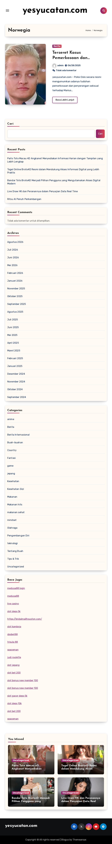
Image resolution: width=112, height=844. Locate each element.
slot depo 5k (13, 611)
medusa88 (13, 596)
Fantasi (11, 458)
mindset (11, 520)
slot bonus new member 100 (22, 680)
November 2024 (16, 381)
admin (60, 65)
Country (11, 450)
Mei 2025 (12, 335)
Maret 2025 (13, 350)
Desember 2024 (16, 373)
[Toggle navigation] (7, 10)
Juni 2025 (13, 327)
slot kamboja (14, 626)
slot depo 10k (14, 703)
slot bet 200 (14, 672)
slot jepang (13, 665)
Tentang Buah (15, 551)
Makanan (12, 496)
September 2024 (16, 397)
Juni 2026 (13, 257)
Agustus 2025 (15, 311)
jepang (11, 473)
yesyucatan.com (55, 10)
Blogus (65, 839)
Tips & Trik (13, 558)
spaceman (13, 649)
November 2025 (16, 288)
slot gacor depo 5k (17, 695)
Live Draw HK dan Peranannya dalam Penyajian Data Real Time (42, 191)
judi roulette (14, 657)
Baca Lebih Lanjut (65, 100)
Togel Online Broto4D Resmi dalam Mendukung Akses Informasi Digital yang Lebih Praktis (53, 171)
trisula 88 (12, 642)
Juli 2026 (12, 249)
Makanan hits (14, 504)
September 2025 (16, 304)
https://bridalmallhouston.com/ (24, 619)
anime (10, 419)
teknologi (12, 543)
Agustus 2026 (15, 242)
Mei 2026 (12, 265)
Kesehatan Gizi (15, 489)
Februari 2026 (15, 273)
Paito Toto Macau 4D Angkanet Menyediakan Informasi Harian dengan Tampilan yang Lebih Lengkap (55, 160)
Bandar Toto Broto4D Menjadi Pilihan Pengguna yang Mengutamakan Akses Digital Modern (53, 182)
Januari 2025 (14, 366)
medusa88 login (16, 588)
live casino (13, 603)
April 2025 (13, 342)
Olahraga (12, 527)
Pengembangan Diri (18, 535)
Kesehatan (13, 481)
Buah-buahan (15, 442)
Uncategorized (15, 566)
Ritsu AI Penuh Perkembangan (24, 199)
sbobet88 (12, 634)
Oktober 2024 (15, 389)
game (10, 465)
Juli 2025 (12, 319)
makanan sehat (16, 512)
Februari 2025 (15, 358)
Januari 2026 (14, 280)
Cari (10, 123)
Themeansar (79, 839)
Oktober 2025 (14, 296)
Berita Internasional (18, 434)
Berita (57, 46)
